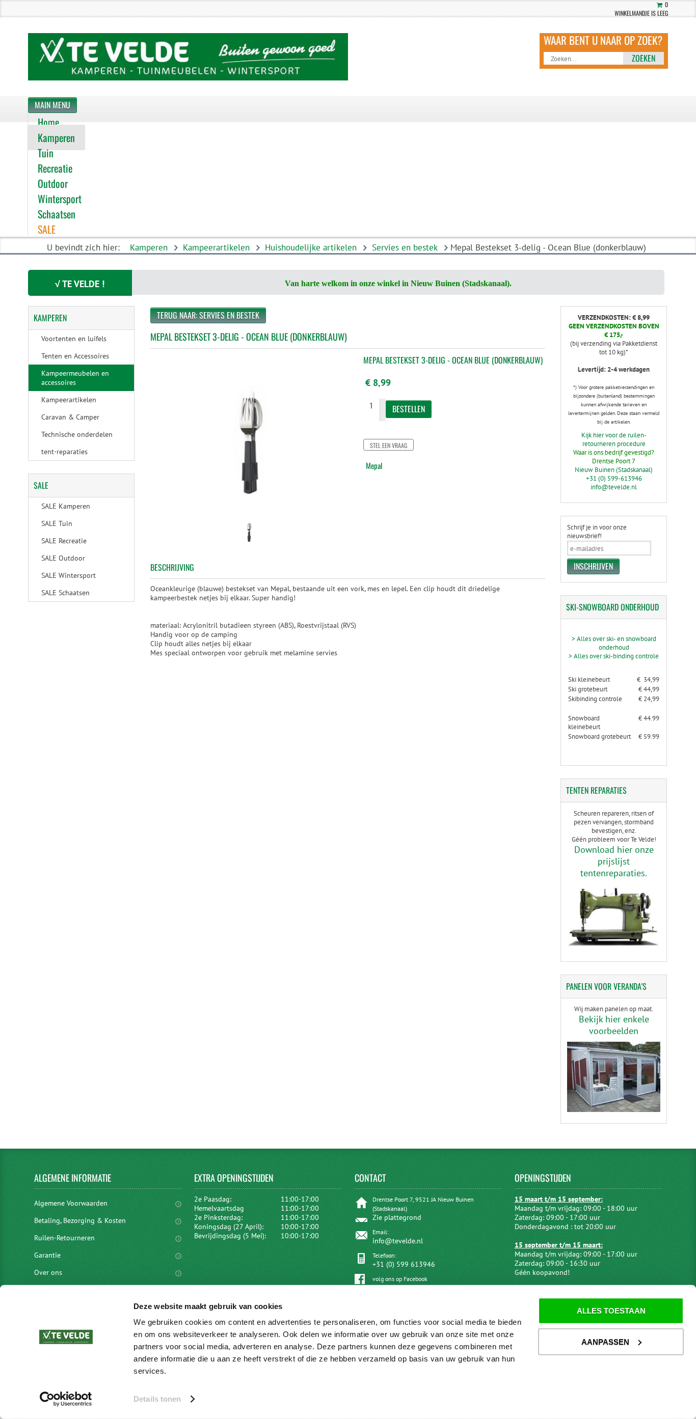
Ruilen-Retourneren (64, 1237)
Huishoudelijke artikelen (311, 247)
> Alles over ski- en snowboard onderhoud (614, 643)
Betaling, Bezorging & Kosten (80, 1220)
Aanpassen (605, 1341)
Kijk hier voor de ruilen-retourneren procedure (614, 439)
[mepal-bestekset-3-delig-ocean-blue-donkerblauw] (249, 546)
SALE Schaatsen (65, 592)
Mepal (374, 465)
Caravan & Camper (70, 417)
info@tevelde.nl (614, 487)
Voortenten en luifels (73, 338)
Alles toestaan (611, 1310)
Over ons (48, 1272)
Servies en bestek (405, 247)
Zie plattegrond (396, 1217)
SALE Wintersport (68, 575)
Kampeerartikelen (216, 247)
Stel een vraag (388, 445)
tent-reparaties (64, 451)
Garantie (47, 1255)
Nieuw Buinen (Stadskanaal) (614, 469)
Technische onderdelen (77, 434)
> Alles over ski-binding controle (614, 656)
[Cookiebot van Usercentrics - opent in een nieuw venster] (66, 1399)
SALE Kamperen (65, 506)
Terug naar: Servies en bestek (208, 315)
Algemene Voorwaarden (71, 1203)
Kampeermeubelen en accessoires (75, 378)
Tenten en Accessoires (75, 355)
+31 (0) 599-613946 (614, 478)
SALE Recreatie (64, 540)
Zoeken (643, 58)
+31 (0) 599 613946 (403, 1264)
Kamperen (149, 247)
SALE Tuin (56, 523)
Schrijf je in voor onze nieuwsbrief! (597, 531)
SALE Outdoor (63, 558)
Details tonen (157, 1399)
